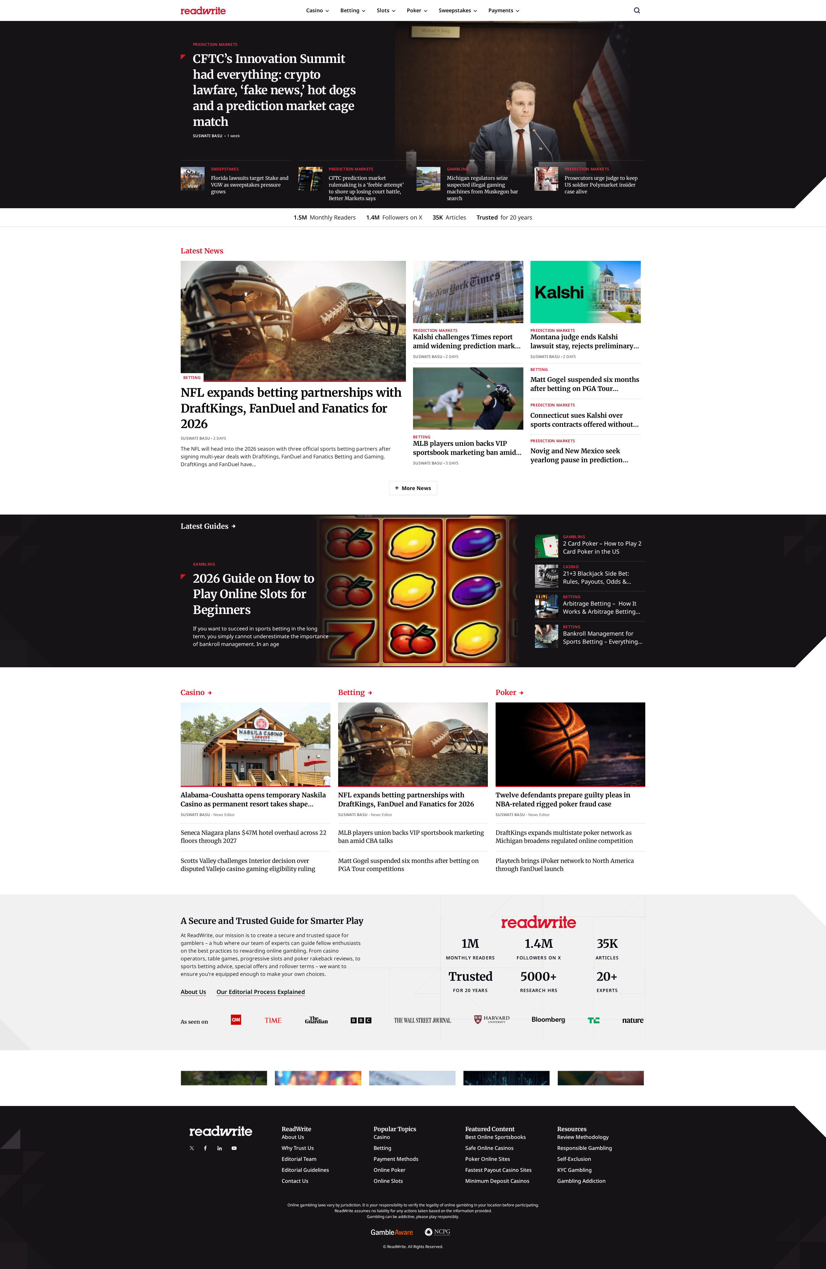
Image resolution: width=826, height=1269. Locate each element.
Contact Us (295, 1180)
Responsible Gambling (584, 1147)
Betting (349, 10)
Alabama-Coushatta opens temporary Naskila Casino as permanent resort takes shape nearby (253, 804)
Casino (314, 10)
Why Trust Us (298, 1147)
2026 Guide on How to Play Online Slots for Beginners (253, 594)
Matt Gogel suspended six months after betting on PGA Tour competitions (584, 388)
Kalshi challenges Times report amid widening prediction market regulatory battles (467, 346)
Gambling (458, 169)
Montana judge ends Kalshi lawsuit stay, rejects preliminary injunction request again (581, 346)
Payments (501, 10)
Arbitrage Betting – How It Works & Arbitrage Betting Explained (600, 611)
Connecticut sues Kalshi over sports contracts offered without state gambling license (581, 424)
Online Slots (388, 1180)
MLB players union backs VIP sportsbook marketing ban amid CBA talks (464, 452)
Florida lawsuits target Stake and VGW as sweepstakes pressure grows (249, 185)
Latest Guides (204, 526)
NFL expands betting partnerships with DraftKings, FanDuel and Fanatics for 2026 (291, 408)
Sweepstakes (455, 10)
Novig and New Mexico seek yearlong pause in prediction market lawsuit (576, 460)
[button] (636, 10)
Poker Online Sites (487, 1158)
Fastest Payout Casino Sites (498, 1169)
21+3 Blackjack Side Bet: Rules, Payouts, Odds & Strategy (596, 581)
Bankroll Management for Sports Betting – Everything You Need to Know (600, 641)
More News (416, 488)
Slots (383, 10)
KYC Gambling (574, 1169)
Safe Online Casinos (489, 1147)
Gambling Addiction (581, 1180)
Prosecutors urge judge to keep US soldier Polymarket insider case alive (601, 185)
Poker (414, 10)
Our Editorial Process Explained (261, 992)
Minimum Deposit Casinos (497, 1180)
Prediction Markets (215, 44)
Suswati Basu (207, 135)
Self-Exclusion (574, 1158)
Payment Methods (396, 1158)
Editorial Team (299, 1158)
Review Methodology (583, 1137)
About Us (193, 992)
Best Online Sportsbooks (495, 1137)
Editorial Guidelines (305, 1169)
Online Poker (390, 1169)
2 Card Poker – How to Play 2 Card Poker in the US (602, 547)
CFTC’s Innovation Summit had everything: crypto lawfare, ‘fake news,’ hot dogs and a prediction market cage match (274, 90)
